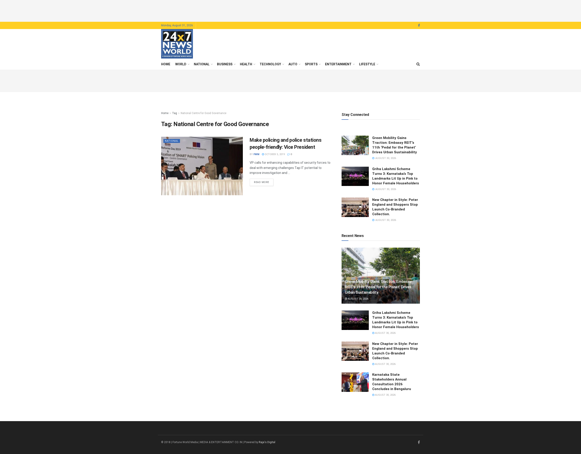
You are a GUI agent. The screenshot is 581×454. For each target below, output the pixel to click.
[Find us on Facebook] (419, 25)
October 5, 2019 (274, 154)
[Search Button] (418, 64)
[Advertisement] (290, 10)
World (180, 64)
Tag (174, 113)
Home (165, 64)
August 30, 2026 (357, 298)
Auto (292, 64)
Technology (270, 64)
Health (246, 64)
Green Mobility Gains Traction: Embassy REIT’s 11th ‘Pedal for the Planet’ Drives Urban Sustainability (378, 287)
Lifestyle (367, 64)
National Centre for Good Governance (203, 113)
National (201, 64)
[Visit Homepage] (177, 44)
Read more (263, 182)
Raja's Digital (267, 442)
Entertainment (338, 64)
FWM (256, 154)
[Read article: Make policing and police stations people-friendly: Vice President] (202, 166)
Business (224, 64)
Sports (311, 64)
